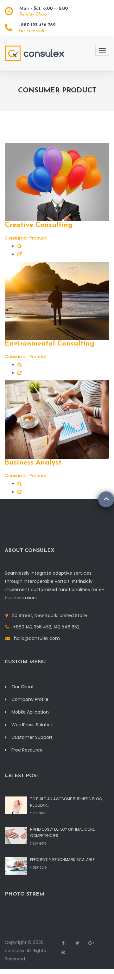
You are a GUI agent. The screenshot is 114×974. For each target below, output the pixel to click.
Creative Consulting (39, 225)
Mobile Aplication (30, 712)
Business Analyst (33, 462)
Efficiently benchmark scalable (62, 859)
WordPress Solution (32, 724)
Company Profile (29, 699)
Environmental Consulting (49, 343)
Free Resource (27, 750)
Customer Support (32, 737)
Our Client (22, 687)
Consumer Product (26, 238)
